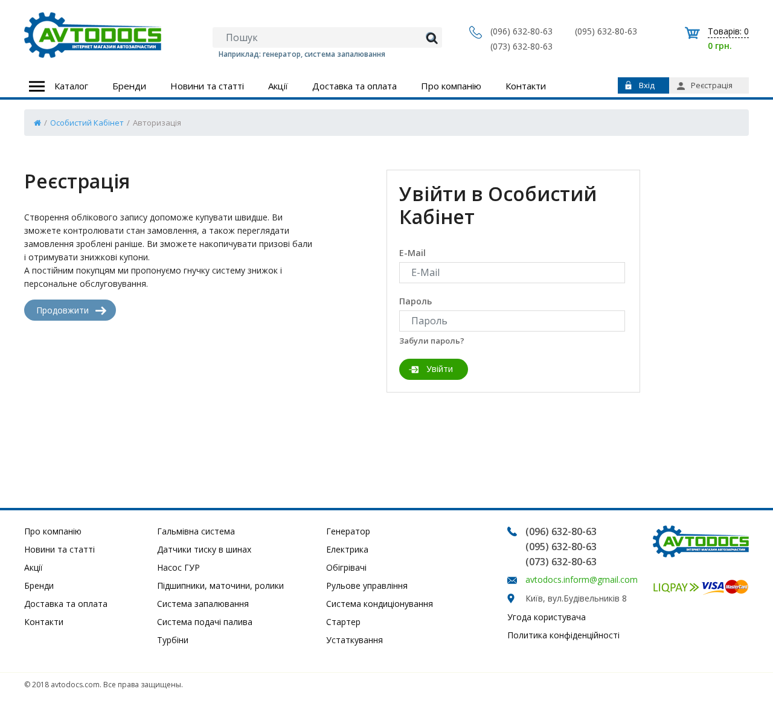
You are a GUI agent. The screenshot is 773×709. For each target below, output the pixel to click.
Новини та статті (207, 86)
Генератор (348, 531)
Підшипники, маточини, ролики (220, 585)
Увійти (439, 368)
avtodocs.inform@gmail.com (581, 579)
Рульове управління (367, 585)
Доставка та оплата (354, 86)
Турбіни (172, 640)
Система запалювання (203, 603)
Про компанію (451, 86)
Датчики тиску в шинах (204, 549)
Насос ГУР (178, 567)
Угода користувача (546, 617)
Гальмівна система (196, 531)
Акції (278, 86)
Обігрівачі (346, 567)
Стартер (343, 621)
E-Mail (412, 252)
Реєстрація (712, 85)
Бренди (129, 86)
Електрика (347, 549)
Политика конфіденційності (563, 635)
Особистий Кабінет (87, 122)
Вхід (647, 85)
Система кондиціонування (379, 603)
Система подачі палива (204, 621)
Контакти (525, 86)
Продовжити (62, 310)
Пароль (415, 301)
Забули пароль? (431, 340)
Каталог (71, 86)
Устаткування (354, 640)
